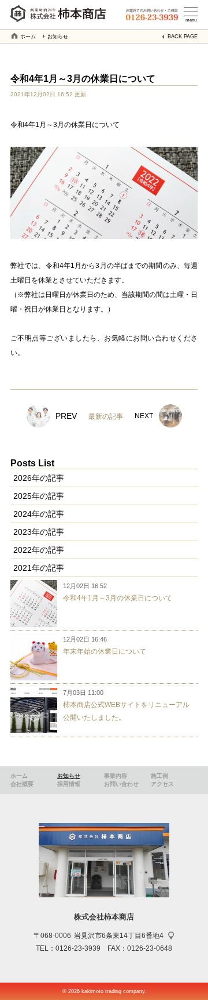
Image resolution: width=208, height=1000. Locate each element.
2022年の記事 (38, 550)
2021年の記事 (38, 568)
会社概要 (22, 784)
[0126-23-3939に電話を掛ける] (152, 15)
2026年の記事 (38, 478)
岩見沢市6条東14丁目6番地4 (119, 936)
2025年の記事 (38, 496)
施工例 (159, 776)
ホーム (28, 36)
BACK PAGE (183, 36)
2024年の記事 (38, 514)
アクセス (162, 784)
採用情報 (68, 784)
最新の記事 (105, 416)
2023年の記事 (38, 532)
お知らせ (57, 36)
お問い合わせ (121, 784)
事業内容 (115, 776)
